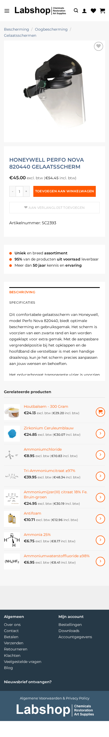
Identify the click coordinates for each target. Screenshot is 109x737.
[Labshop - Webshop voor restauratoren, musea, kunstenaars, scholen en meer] (40, 10)
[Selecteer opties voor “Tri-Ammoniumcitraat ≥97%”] (100, 476)
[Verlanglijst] (93, 11)
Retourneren (15, 649)
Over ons (12, 624)
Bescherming (16, 29)
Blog (8, 667)
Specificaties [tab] (22, 302)
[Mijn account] (84, 11)
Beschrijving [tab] (22, 292)
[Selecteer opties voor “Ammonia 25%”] (100, 540)
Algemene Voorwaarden (41, 698)
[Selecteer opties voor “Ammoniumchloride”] (100, 455)
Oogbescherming (51, 29)
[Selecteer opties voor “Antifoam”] (100, 519)
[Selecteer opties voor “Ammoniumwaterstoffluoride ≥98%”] (100, 561)
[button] (7, 11)
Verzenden (13, 643)
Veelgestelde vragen (22, 661)
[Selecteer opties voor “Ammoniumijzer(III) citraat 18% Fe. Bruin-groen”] (100, 497)
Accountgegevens (75, 636)
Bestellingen (70, 624)
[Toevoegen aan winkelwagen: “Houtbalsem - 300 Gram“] (100, 412)
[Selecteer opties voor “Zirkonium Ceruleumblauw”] (100, 433)
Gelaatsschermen (20, 35)
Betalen (11, 636)
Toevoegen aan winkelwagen (64, 191)
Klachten (12, 655)
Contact (11, 630)
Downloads (68, 630)
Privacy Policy (77, 698)
